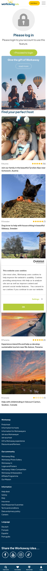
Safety (4, 495)
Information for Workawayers (14, 431)
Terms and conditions (10, 508)
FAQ (3, 498)
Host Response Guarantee (12, 505)
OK (23, 307)
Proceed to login (24, 52)
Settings (35, 299)
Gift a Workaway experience (13, 441)
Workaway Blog (8, 456)
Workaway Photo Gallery (12, 459)
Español (5, 533)
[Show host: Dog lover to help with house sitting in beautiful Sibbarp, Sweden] (23, 196)
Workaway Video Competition (14, 469)
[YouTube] (13, 555)
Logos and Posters (9, 466)
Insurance (6, 501)
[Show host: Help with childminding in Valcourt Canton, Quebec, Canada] (23, 372)
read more (23, 66)
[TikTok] (28, 554)
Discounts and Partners (11, 444)
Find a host (6, 424)
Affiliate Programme (10, 476)
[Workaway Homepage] (10, 2)
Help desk (6, 491)
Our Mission (6, 479)
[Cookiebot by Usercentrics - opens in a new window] (33, 261)
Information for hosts (10, 428)
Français (5, 530)
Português (6, 536)
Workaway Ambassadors (12, 473)
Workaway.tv (7, 463)
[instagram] (21, 555)
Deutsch (5, 527)
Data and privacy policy (11, 511)
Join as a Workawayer (10, 434)
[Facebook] (5, 555)
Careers (5, 514)
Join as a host (7, 437)
